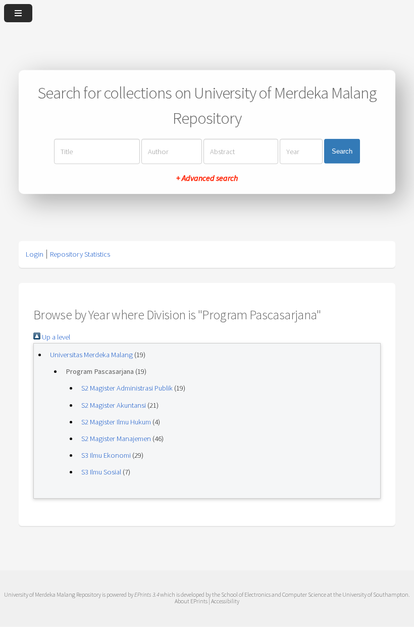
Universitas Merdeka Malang (91, 354)
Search (342, 151)
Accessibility (225, 601)
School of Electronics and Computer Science (273, 594)
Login (34, 254)
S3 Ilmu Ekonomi (106, 455)
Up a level (55, 337)
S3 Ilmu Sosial (101, 471)
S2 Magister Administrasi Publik (127, 388)
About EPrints (191, 601)
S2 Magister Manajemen (116, 438)
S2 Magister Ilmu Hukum (116, 421)
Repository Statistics (80, 254)
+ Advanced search (207, 177)
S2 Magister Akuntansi (113, 405)
